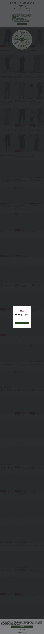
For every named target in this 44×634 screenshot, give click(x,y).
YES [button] (22, 322)
